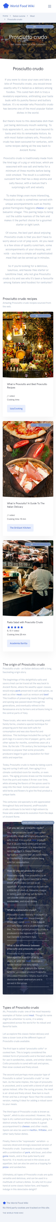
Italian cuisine (19, 16)
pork (17, 690)
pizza (5, 1167)
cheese (40, 208)
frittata (42, 1130)
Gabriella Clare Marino (41, 544)
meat (19, 694)
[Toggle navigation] (49, 6)
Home (5, 16)
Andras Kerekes (44, 27)
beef (46, 694)
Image (30, 27)
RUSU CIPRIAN (44, 425)
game (5, 1156)
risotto (32, 1130)
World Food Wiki (21, 6)
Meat (32, 16)
